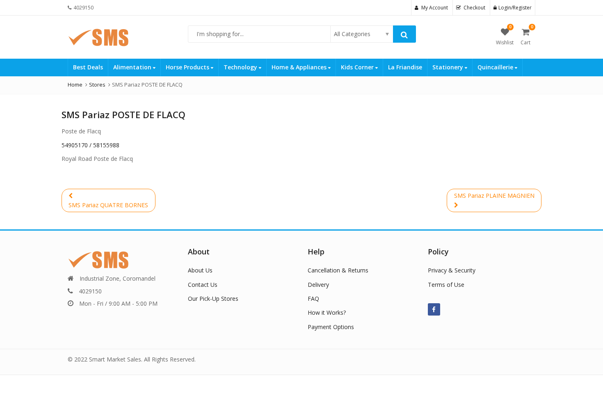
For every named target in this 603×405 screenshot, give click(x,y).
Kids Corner (358, 67)
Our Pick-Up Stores (213, 298)
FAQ (313, 298)
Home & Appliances (300, 67)
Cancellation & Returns (338, 270)
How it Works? (327, 312)
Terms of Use (446, 284)
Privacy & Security (451, 270)
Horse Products (188, 67)
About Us (200, 270)
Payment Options (331, 327)
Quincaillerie (496, 67)
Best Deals (88, 67)
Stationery (448, 67)
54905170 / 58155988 (90, 145)
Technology (241, 67)
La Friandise (405, 67)
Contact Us (202, 284)
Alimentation (133, 67)
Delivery (318, 284)
